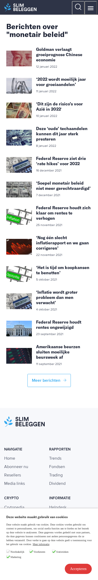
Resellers (12, 475)
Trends (55, 459)
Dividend (57, 484)
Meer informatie (41, 544)
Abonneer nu (16, 467)
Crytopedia (14, 508)
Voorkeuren (39, 551)
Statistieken (62, 551)
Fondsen (57, 467)
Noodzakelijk (17, 551)
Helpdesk (57, 508)
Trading (56, 475)
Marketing (15, 557)
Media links (14, 484)
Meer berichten (46, 380)
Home (9, 459)
